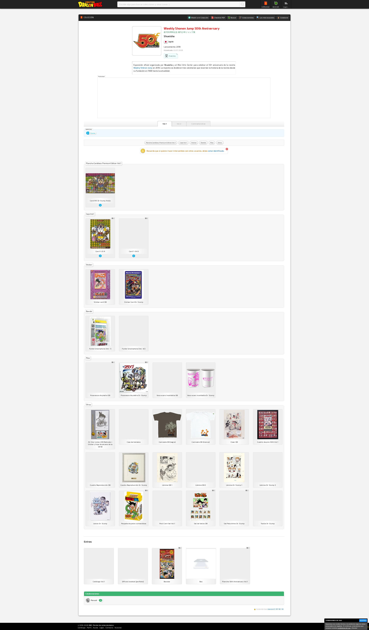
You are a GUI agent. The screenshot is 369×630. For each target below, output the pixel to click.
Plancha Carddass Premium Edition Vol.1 (161, 143)
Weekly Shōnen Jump (142, 68)
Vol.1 (165, 124)
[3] (235, 564)
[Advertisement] (184, 98)
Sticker (193, 143)
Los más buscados (267, 18)
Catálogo (81, 628)
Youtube (118, 628)
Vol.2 (179, 124)
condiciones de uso (344, 628)
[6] (133, 506)
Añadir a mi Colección (199, 18)
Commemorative (198, 124)
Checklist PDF (219, 18)
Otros (220, 143)
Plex (211, 143)
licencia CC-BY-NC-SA (276, 609)
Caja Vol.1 (183, 143)
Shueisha (169, 36)
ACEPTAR (363, 620)
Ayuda (95, 628)
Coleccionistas (248, 18)
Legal (101, 628)
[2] (100, 234)
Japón (171, 41)
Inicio (90, 4)
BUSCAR (276, 7)
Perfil (89, 628)
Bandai (203, 143)
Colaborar (284, 18)
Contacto (109, 628)
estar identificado (216, 151)
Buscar (242, 4)
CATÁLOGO (266, 7)
